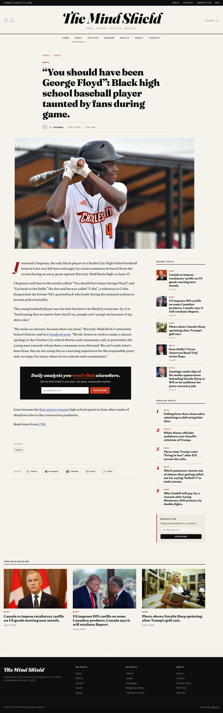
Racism (18, 450)
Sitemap (180, 692)
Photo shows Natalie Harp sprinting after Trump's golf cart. (187, 330)
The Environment (135, 692)
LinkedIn (74, 471)
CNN (42, 424)
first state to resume (54, 409)
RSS (217, 2)
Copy (110, 471)
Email (92, 471)
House (129, 678)
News (78, 38)
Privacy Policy (183, 683)
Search (210, 20)
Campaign (131, 683)
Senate (129, 673)
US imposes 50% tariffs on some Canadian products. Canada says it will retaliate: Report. (186, 306)
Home (65, 38)
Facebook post (60, 334)
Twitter (33, 471)
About (176, 2)
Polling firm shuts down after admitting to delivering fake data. (184, 417)
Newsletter (204, 2)
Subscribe (100, 390)
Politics (93, 38)
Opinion (109, 38)
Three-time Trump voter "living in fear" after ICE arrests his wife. (181, 455)
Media (79, 692)
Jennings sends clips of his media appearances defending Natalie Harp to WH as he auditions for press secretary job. (187, 379)
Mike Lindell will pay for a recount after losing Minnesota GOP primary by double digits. (183, 498)
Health (124, 38)
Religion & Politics (135, 687)
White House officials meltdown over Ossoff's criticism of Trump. (180, 436)
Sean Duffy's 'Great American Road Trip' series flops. (183, 352)
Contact (188, 2)
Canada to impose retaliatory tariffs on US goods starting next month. (185, 280)
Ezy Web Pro (213, 707)
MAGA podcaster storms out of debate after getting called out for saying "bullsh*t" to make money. (183, 476)
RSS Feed (181, 687)
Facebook (53, 471)
